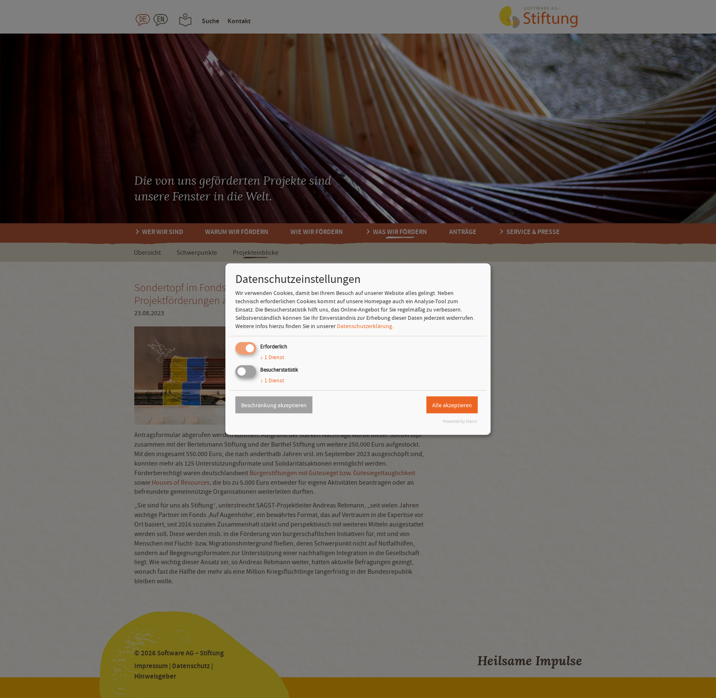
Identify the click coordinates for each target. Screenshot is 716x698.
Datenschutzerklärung (364, 326)
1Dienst (272, 357)
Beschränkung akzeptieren (274, 404)
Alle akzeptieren (452, 404)
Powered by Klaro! (460, 421)
